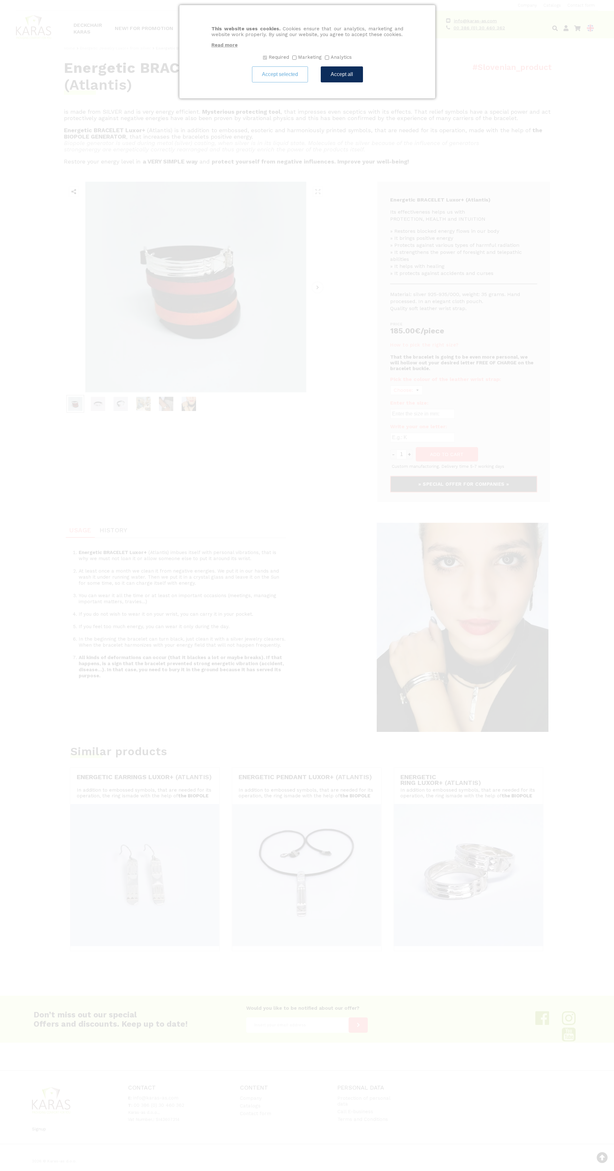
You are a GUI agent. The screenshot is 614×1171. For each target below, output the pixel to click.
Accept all (342, 74)
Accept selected (280, 74)
